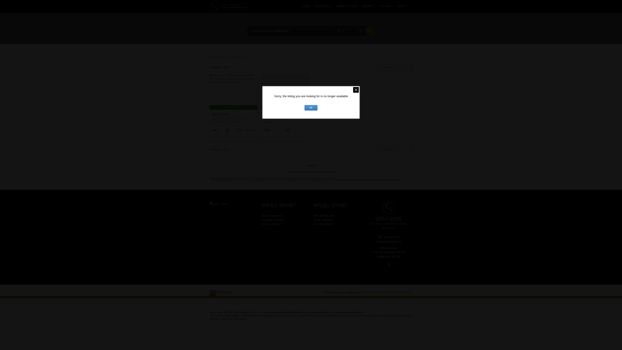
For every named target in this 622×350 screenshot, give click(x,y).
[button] (389, 264)
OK (311, 107)
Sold (245, 56)
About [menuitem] (402, 6)
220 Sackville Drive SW (276, 120)
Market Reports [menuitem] (348, 6)
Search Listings (270, 224)
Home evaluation (323, 220)
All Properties (217, 56)
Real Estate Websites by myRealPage (395, 292)
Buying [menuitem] (367, 6)
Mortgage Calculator (273, 220)
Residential (233, 56)
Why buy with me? (272, 215)
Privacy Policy (370, 292)
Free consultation (323, 224)
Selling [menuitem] (385, 6)
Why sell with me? (324, 215)
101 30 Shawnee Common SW (228, 120)
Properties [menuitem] (321, 6)
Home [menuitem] (306, 6)
